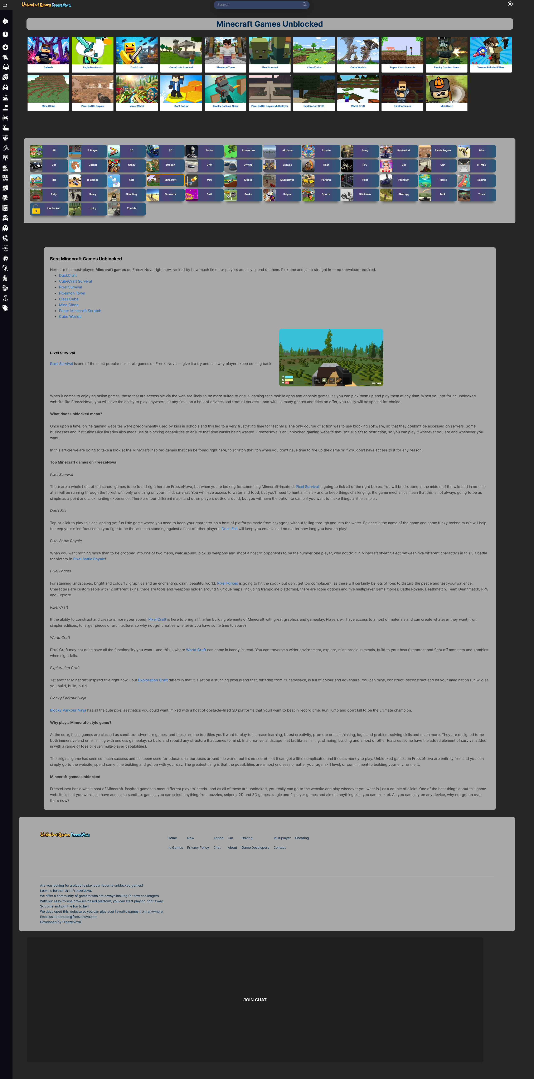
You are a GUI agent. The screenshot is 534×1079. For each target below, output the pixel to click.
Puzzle (443, 179)
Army (364, 150)
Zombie (131, 208)
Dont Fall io (181, 106)
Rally (54, 193)
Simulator (170, 193)
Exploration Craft (314, 106)
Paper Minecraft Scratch (80, 310)
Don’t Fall (229, 528)
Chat (217, 848)
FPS (365, 164)
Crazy (131, 164)
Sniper (287, 193)
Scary (92, 193)
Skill (209, 193)
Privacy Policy (198, 848)
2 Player (93, 150)
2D (132, 150)
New (190, 838)
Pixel (365, 179)
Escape (287, 164)
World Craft (358, 106)
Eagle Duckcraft (92, 67)
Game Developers (255, 848)
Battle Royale (443, 150)
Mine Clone (48, 106)
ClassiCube (314, 67)
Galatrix (48, 67)
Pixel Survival (270, 67)
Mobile (248, 179)
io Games (92, 179)
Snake (248, 193)
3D (170, 150)
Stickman (365, 193)
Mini (209, 179)
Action (209, 150)
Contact (279, 848)
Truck (481, 193)
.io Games (175, 848)
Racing (481, 179)
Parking (326, 179)
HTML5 (481, 164)
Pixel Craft (157, 619)
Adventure (248, 150)
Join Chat (255, 999)
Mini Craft (447, 106)
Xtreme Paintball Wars (491, 67)
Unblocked (53, 208)
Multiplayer (287, 179)
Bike (481, 150)
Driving (248, 164)
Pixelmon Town (225, 67)
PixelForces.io (402, 106)
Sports (326, 193)
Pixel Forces (227, 583)
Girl (404, 164)
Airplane (287, 150)
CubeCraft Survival (181, 67)
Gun (442, 164)
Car (54, 164)
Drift (209, 164)
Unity (92, 208)
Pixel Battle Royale (92, 106)
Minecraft (170, 179)
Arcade (326, 150)
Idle (54, 179)
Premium (403, 179)
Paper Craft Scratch (402, 67)
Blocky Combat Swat (446, 67)
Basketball (403, 150)
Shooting (131, 193)
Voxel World (137, 106)
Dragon (170, 164)
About (232, 848)
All (53, 150)
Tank (443, 193)
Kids (131, 179)
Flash (326, 164)
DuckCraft (137, 67)
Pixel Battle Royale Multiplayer (269, 106)
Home (172, 838)
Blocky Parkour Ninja (225, 106)
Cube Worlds (358, 67)
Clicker (92, 164)
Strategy (403, 193)
